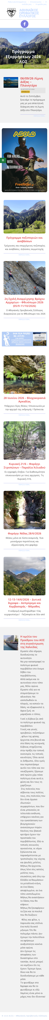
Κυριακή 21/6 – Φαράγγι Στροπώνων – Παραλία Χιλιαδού (24, 465)
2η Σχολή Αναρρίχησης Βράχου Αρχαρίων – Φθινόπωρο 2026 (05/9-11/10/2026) (25, 302)
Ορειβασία (25, 92)
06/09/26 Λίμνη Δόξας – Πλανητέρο (31, 82)
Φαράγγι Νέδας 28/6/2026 (24, 533)
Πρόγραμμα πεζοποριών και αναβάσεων (24, 239)
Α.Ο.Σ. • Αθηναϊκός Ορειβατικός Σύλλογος (28, 1016)
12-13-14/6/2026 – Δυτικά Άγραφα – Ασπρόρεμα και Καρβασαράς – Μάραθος (24, 603)
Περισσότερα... (39, 116)
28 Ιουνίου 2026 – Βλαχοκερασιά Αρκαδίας (24, 399)
